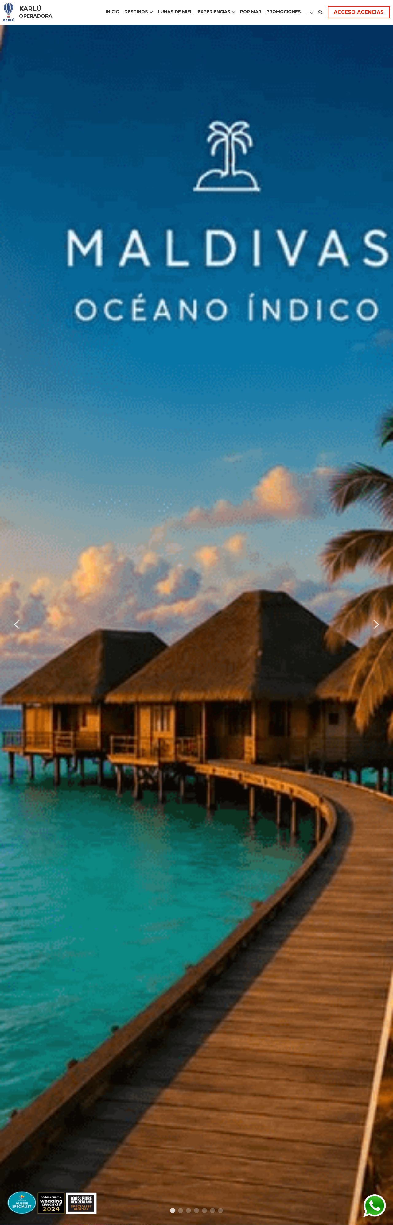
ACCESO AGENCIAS (359, 12)
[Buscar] (320, 12)
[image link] (8, 11)
